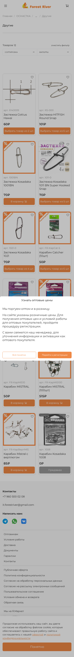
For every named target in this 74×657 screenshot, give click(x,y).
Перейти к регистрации (54, 355)
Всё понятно (19, 355)
